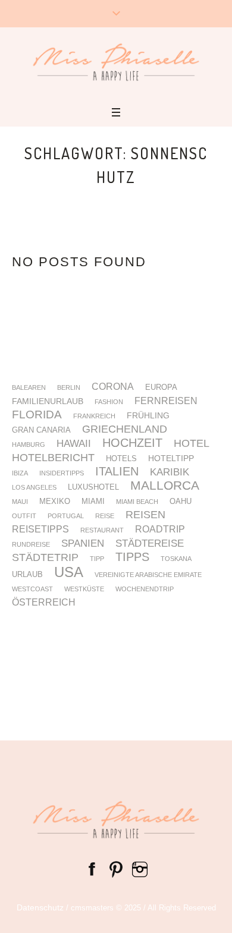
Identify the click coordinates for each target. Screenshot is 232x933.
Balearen (29, 387)
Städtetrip (45, 558)
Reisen (145, 515)
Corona (113, 387)
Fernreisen (165, 401)
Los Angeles (34, 487)
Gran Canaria (41, 430)
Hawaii (74, 444)
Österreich (44, 602)
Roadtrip (160, 529)
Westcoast (32, 589)
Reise (104, 516)
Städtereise (149, 544)
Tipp (97, 559)
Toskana (176, 559)
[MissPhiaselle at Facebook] (92, 869)
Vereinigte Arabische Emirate (148, 575)
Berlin (68, 387)
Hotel (191, 444)
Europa (161, 388)
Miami (93, 502)
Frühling (148, 415)
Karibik (169, 473)
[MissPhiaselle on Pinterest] (116, 869)
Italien (117, 471)
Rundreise (31, 544)
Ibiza (20, 473)
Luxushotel (93, 487)
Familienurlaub (47, 401)
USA (68, 572)
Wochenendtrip (144, 589)
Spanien (82, 544)
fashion (109, 402)
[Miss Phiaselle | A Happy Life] (116, 62)
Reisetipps (40, 529)
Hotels (121, 459)
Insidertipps (61, 473)
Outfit (24, 516)
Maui (20, 502)
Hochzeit (132, 443)
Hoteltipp (171, 458)
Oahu (181, 502)
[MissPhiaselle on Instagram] (140, 869)
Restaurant (102, 530)
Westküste (84, 589)
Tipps (132, 557)
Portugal (66, 516)
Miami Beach (137, 502)
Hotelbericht (53, 458)
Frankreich (94, 416)
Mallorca (164, 486)
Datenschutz (40, 907)
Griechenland (124, 429)
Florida (37, 415)
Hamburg (28, 445)
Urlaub (27, 575)
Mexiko (54, 502)
